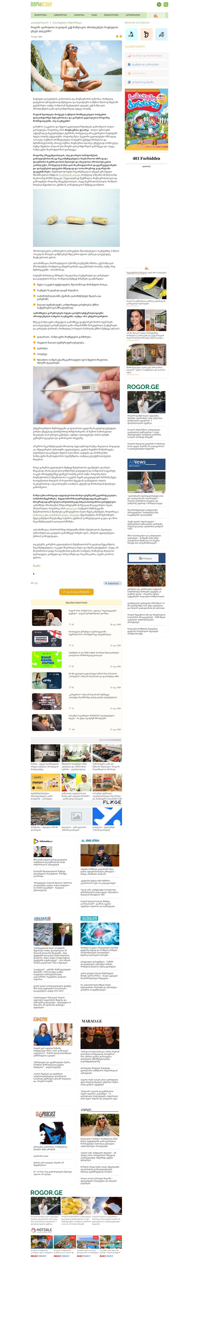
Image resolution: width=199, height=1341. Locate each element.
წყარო (36, 565)
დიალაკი (71, 508)
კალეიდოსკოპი (40, 22)
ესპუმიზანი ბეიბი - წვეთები (64, 514)
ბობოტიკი (38, 514)
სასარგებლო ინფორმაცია (67, 22)
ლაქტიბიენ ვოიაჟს (69, 174)
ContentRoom (110, 740)
